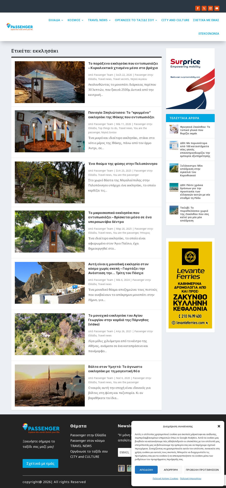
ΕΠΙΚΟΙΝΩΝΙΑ (209, 33)
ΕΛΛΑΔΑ (54, 20)
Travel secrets (121, 79)
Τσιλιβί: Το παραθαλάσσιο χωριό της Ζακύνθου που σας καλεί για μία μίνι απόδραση (194, 214)
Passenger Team (103, 74)
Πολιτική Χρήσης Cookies (165, 478)
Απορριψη (171, 469)
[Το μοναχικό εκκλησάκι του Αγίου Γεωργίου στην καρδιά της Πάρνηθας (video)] (50, 334)
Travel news (105, 79)
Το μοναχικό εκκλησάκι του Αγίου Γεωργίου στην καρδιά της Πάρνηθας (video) (118, 320)
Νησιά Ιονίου (109, 132)
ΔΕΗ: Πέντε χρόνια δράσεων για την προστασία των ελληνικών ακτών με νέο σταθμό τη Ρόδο (195, 191)
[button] (219, 426)
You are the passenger (126, 174)
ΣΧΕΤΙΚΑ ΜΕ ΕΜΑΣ (206, 20)
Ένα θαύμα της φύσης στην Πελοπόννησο (122, 164)
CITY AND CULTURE (175, 20)
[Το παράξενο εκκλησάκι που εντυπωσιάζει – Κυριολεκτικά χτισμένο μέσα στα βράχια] (50, 82)
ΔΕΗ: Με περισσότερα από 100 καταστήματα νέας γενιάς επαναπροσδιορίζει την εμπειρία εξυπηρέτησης (195, 149)
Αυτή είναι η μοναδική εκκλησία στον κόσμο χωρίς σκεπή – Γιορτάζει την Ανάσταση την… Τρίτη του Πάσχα (118, 268)
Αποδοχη (146, 469)
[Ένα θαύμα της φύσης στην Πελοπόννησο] (50, 182)
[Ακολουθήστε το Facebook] (197, 8)
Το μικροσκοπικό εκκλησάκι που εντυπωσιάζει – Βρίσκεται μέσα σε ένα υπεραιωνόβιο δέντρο (120, 217)
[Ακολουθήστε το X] (204, 8)
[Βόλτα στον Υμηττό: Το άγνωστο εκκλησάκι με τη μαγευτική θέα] (50, 385)
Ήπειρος (145, 232)
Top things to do (107, 128)
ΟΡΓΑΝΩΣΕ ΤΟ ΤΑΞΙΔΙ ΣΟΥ (134, 20)
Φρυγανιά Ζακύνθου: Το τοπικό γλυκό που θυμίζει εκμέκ (195, 130)
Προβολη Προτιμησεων (202, 469)
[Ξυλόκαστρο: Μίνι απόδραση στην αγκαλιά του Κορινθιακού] (174, 168)
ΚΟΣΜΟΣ (74, 20)
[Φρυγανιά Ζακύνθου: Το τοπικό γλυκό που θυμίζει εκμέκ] (174, 129)
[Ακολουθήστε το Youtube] (216, 8)
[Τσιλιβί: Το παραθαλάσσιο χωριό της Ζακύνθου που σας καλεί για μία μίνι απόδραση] (174, 210)
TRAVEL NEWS (98, 20)
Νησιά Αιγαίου (138, 79)
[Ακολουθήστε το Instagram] (210, 8)
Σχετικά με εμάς (40, 463)
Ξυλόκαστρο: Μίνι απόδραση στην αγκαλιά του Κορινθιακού (191, 170)
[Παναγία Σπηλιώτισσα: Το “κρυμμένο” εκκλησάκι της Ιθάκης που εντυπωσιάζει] (50, 131)
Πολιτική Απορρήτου (190, 478)
